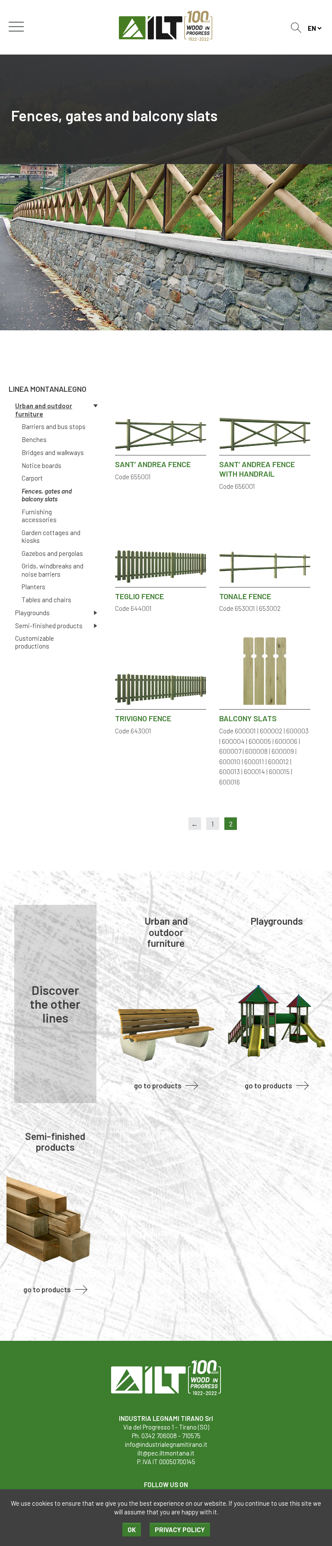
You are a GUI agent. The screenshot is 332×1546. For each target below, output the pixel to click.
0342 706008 (159, 1435)
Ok (132, 1529)
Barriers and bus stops (54, 426)
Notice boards (41, 465)
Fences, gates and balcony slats (47, 495)
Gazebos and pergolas (52, 553)
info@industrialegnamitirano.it (166, 1444)
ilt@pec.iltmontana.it (166, 1453)
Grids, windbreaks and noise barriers (52, 570)
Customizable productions (34, 642)
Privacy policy (180, 1529)
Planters (33, 587)
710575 (191, 1435)
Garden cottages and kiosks (51, 536)
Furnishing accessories (39, 515)
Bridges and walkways (53, 452)
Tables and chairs (46, 600)
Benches (34, 439)
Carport (32, 478)
